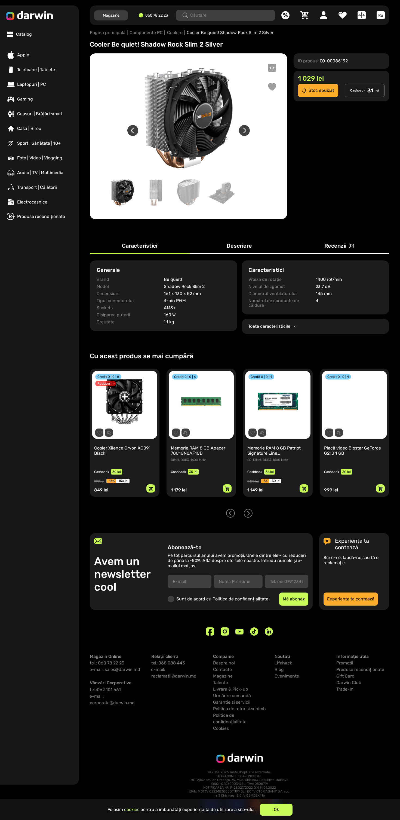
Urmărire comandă (232, 695)
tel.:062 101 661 (105, 689)
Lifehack (283, 663)
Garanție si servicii (231, 702)
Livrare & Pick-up (230, 689)
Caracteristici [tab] (139, 246)
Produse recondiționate (360, 669)
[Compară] (362, 15)
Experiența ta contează (350, 599)
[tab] (19, 34)
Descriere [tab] (239, 246)
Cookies (221, 728)
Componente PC (146, 32)
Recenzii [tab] (339, 246)
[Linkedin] (269, 631)
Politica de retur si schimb (239, 708)
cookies (131, 809)
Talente (220, 682)
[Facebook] (210, 631)
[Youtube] (239, 631)
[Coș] (304, 15)
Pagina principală (107, 32)
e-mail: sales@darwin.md (115, 669)
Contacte (222, 669)
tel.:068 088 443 (168, 663)
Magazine (111, 15)
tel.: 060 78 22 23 (107, 663)
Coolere (175, 32)
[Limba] (381, 15)
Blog (279, 669)
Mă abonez (294, 599)
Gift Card (345, 676)
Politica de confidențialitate (240, 599)
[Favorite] (343, 15)
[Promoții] (285, 15)
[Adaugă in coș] (150, 488)
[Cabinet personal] (323, 15)
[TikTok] (254, 631)
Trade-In (344, 689)
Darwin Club (348, 682)
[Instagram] (225, 631)
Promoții (344, 663)
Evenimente (287, 676)
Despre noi (224, 663)
